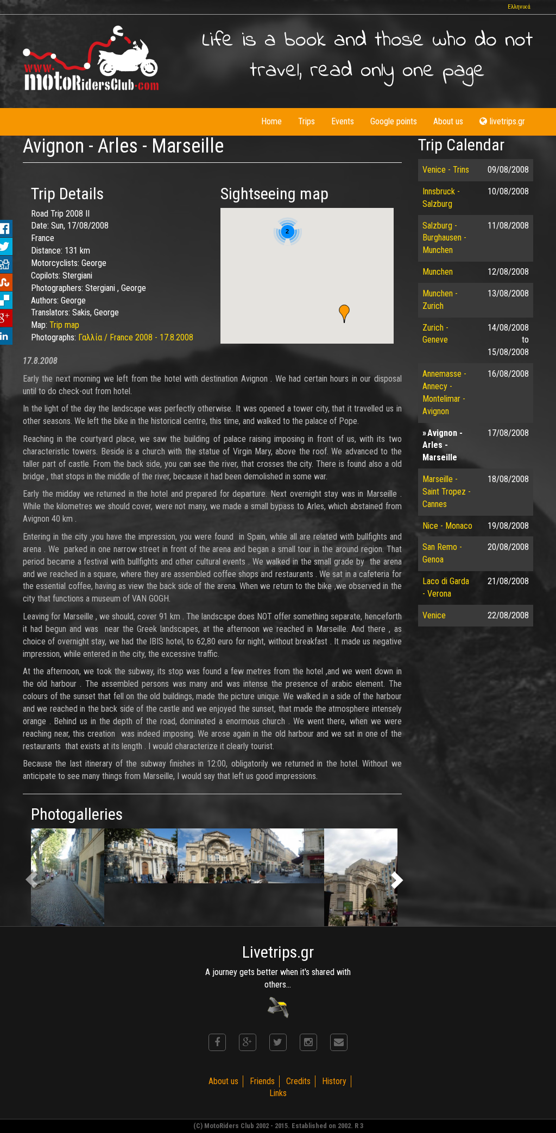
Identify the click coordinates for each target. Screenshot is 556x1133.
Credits (298, 1081)
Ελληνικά (519, 6)
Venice (434, 615)
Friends (262, 1081)
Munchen (437, 272)
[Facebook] (217, 1042)
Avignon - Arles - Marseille (442, 445)
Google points (393, 121)
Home (271, 121)
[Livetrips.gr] (278, 1007)
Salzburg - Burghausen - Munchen (444, 238)
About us (448, 121)
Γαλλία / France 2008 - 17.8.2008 (135, 337)
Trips (306, 121)
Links (278, 1093)
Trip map (64, 325)
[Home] (91, 58)
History (334, 1081)
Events (342, 121)
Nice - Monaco (447, 526)
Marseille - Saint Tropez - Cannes (446, 491)
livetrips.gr (507, 121)
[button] (344, 313)
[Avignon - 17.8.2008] (67, 877)
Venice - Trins (445, 169)
